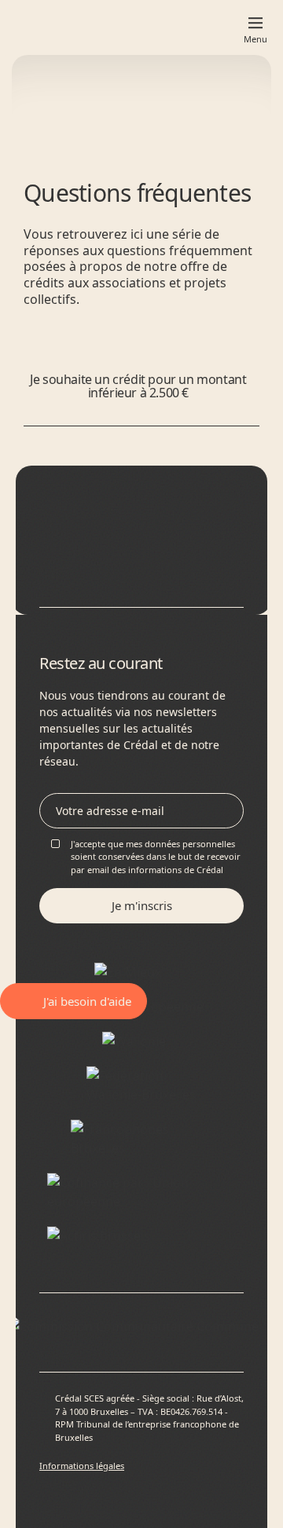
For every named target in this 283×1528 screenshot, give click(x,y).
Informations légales (81, 1465)
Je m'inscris (142, 905)
